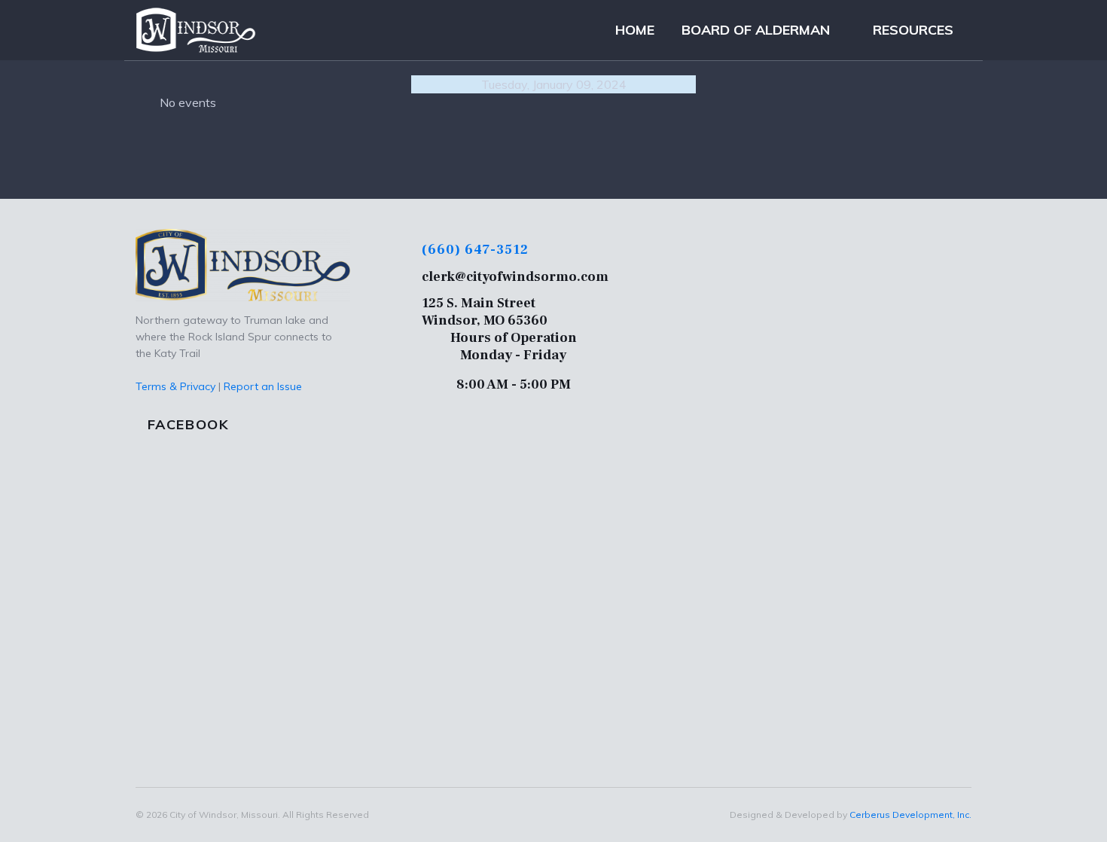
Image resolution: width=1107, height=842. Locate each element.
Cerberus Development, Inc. (910, 814)
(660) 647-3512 (475, 249)
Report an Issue (263, 386)
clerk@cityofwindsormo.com (515, 276)
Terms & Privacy (175, 386)
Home (634, 29)
